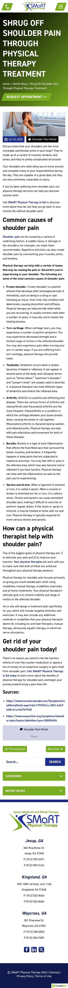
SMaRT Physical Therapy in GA (27, 202)
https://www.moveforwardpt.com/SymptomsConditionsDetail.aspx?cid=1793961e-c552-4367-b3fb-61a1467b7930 (35, 705)
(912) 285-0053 (35, 932)
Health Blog (20, 84)
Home (6, 84)
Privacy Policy (25, 976)
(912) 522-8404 (35, 895)
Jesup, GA (34, 840)
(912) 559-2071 (35, 859)
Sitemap (54, 972)
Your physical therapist (28, 562)
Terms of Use (43, 976)
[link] (26, 949)
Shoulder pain (11, 237)
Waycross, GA (34, 913)
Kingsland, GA (34, 877)
